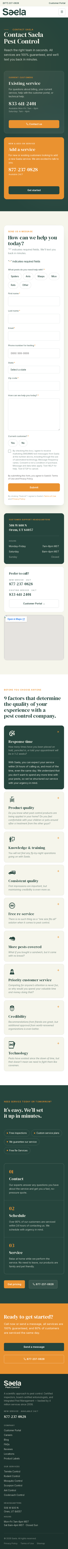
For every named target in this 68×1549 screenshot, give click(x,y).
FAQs (7, 1444)
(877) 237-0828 (11, 3)
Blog (6, 1439)
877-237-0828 (23, 169)
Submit (34, 487)
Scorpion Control (13, 1485)
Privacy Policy (26, 478)
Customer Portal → (34, 603)
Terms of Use (50, 496)
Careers (8, 1435)
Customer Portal (57, 3)
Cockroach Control (14, 1495)
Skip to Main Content (2, 5)
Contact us (35, 124)
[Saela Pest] (28, 11)
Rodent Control (12, 1476)
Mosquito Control (13, 1481)
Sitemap (41, 1543)
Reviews (8, 1449)
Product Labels (12, 1458)
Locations (9, 1454)
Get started (34, 190)
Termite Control (12, 1471)
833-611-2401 (22, 103)
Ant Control (10, 1490)
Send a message (34, 1346)
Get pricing (14, 1284)
